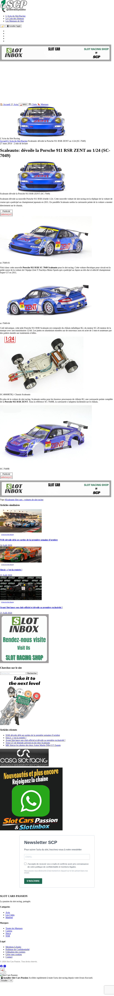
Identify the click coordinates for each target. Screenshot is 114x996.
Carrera (9, 931)
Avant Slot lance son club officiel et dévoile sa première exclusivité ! (35, 740)
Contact (9, 957)
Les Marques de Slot (15, 21)
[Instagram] (4, 967)
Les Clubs (10, 915)
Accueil (3, 141)
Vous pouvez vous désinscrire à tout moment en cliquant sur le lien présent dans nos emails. (56, 872)
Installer (4, 981)
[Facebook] (1, 967)
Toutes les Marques (14, 928)
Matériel (9, 917)
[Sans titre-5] (31, 829)
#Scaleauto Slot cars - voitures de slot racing (24, 499)
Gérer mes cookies (14, 954)
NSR (8, 936)
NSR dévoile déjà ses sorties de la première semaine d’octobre (33, 735)
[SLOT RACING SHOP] (55, 60)
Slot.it (8, 933)
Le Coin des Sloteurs (15, 18)
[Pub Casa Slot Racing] (24, 765)
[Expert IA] (1, 973)
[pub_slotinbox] (24, 662)
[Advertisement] (57, 82)
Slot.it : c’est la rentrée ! (16, 738)
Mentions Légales (13, 947)
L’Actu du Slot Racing (15, 16)
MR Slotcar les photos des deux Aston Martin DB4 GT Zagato (33, 745)
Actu (8, 912)
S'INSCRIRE (33, 881)
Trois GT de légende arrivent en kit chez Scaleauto (28, 743)
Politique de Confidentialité (17, 949)
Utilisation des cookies (15, 952)
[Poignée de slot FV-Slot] (25, 724)
